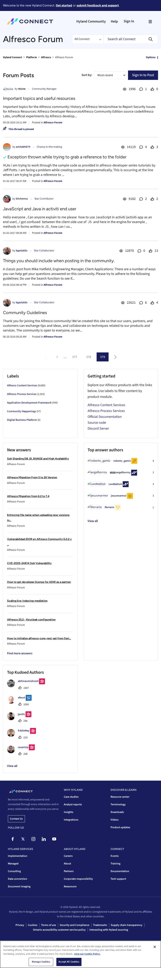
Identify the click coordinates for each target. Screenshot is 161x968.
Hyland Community (91, 21)
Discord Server (98, 428)
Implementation (17, 856)
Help (114, 21)
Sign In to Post (143, 75)
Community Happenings (21, 411)
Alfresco (46, 57)
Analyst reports (73, 804)
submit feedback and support (98, 5)
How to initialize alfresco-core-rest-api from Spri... (39, 638)
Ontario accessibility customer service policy (59, 930)
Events (115, 856)
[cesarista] (22, 752)
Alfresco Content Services (22, 385)
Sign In (129, 21)
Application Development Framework (29, 403)
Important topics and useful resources (39, 98)
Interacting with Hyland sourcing (108, 930)
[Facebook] (12, 839)
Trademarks (100, 925)
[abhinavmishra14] (27, 686)
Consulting (14, 871)
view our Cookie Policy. (87, 954)
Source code (97, 422)
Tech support (118, 879)
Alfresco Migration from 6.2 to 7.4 (28, 496)
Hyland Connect (12, 57)
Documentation (120, 871)
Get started (64, 5)
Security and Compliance (74, 925)
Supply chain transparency (126, 925)
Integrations (71, 820)
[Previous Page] (46, 357)
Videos (115, 820)
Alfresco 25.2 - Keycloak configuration (31, 619)
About (67, 864)
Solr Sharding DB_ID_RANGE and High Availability (38, 458)
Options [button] (151, 57)
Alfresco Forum (53, 123)
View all (93, 521)
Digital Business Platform (22, 420)
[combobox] (130, 39)
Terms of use (48, 925)
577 (74, 357)
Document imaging (19, 887)
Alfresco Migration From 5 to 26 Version (32, 477)
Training (115, 864)
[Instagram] (33, 839)
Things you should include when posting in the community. (59, 260)
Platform (31, 57)
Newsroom (70, 887)
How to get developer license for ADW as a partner (39, 582)
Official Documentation (105, 416)
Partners (69, 871)
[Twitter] (23, 839)
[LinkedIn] (43, 839)
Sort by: (86, 75)
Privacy (20, 925)
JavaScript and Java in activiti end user (39, 208)
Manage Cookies (41, 961)
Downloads (117, 812)
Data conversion (17, 879)
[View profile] (8, 89)
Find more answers (19, 653)
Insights (68, 812)
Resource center (120, 797)
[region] (80, 954)
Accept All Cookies (69, 961)
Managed (13, 864)
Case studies (71, 797)
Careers (68, 856)
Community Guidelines (25, 312)
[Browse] (150, 21)
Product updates (120, 827)
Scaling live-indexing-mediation (27, 600)
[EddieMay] (23, 736)
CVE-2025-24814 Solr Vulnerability (29, 563)
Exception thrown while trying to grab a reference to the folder (66, 157)
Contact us (16, 819)
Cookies (32, 925)
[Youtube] (54, 839)
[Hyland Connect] (30, 21)
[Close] (154, 947)
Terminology (118, 804)
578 (88, 357)
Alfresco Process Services (22, 394)
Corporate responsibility (78, 879)
